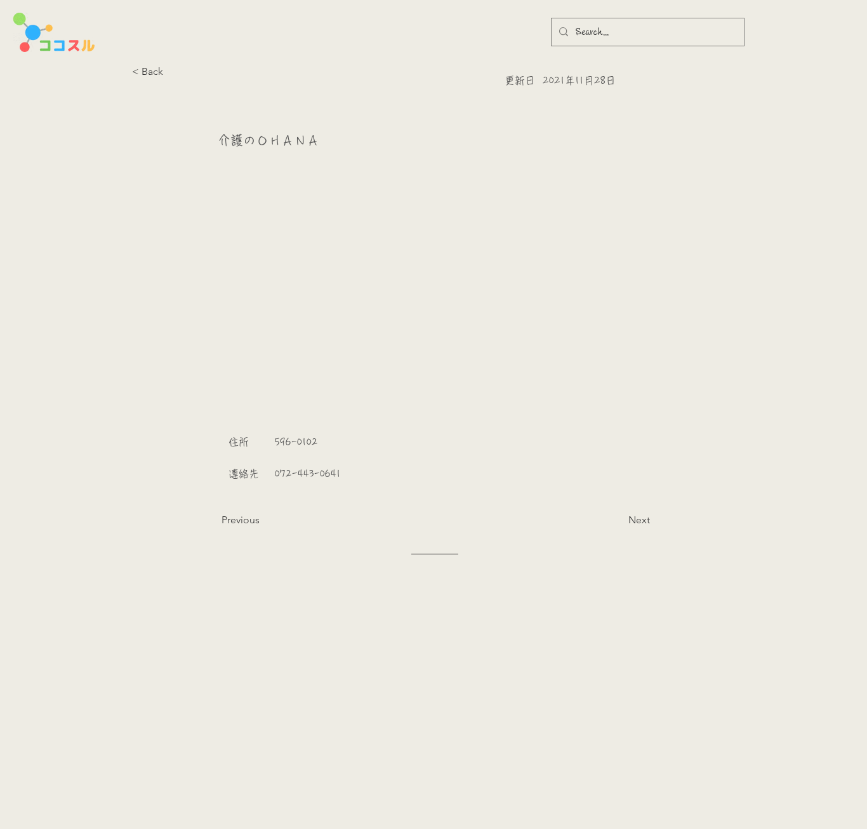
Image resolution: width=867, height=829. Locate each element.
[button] (174, 71)
